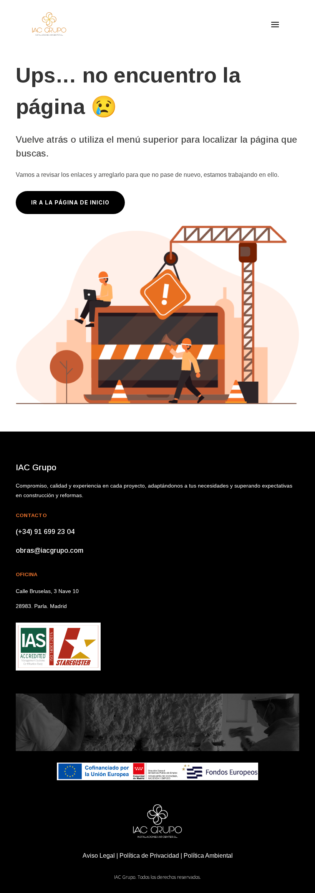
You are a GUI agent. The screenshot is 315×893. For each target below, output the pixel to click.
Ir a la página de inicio (70, 202)
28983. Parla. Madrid (41, 606)
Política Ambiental (208, 855)
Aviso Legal (99, 855)
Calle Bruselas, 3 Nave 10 (47, 591)
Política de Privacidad (149, 855)
